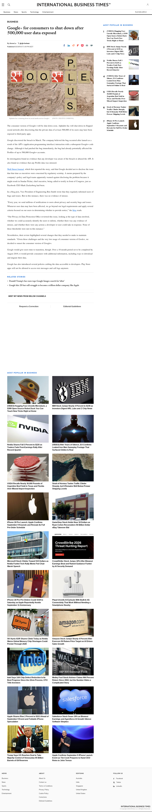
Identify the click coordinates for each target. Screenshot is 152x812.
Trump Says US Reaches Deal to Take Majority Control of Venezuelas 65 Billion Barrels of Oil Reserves (25, 757)
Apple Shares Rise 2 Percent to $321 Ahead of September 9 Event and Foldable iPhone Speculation (28, 719)
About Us (42, 778)
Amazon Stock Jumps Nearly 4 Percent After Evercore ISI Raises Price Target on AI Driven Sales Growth (72, 641)
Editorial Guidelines (72, 306)
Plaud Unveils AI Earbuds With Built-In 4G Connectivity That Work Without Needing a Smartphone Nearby (71, 602)
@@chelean (25, 43)
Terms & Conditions (45, 786)
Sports (24, 12)
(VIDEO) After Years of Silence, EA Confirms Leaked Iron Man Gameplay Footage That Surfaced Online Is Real (71, 447)
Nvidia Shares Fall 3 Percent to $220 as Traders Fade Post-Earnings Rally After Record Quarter (24, 447)
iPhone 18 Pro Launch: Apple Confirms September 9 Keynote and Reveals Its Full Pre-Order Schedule (26, 525)
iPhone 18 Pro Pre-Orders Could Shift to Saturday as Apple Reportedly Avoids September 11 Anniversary (25, 602)
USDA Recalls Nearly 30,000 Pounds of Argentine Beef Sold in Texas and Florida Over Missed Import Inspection (25, 486)
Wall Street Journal (15, 169)
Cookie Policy (43, 793)
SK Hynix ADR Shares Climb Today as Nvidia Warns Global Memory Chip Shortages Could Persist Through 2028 (27, 641)
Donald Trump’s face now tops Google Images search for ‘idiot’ (36, 281)
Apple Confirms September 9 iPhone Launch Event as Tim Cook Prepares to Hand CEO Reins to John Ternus (72, 757)
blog (74, 210)
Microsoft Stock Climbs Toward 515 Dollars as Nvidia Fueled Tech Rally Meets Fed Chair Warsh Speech (27, 563)
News (16, 12)
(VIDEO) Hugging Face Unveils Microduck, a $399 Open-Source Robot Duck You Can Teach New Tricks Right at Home (27, 408)
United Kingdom (81, 790)
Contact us (42, 782)
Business (7, 12)
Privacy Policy (44, 790)
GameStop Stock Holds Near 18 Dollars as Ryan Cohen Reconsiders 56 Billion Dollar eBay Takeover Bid (71, 525)
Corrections (43, 797)
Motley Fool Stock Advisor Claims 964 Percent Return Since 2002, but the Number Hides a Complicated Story (73, 680)
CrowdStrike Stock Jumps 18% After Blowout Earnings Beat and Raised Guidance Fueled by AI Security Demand (72, 563)
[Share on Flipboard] (78, 45)
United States (80, 793)
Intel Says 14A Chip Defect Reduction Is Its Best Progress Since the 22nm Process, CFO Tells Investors (27, 680)
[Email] (87, 45)
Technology (34, 12)
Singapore (79, 786)
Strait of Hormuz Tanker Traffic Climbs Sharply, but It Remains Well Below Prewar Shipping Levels (71, 486)
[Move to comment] (91, 45)
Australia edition (141, 12)
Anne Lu (13, 43)
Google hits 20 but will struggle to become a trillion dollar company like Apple (44, 285)
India (77, 782)
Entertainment (48, 12)
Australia (79, 778)
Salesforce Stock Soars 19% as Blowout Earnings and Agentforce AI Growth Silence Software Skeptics (71, 719)
